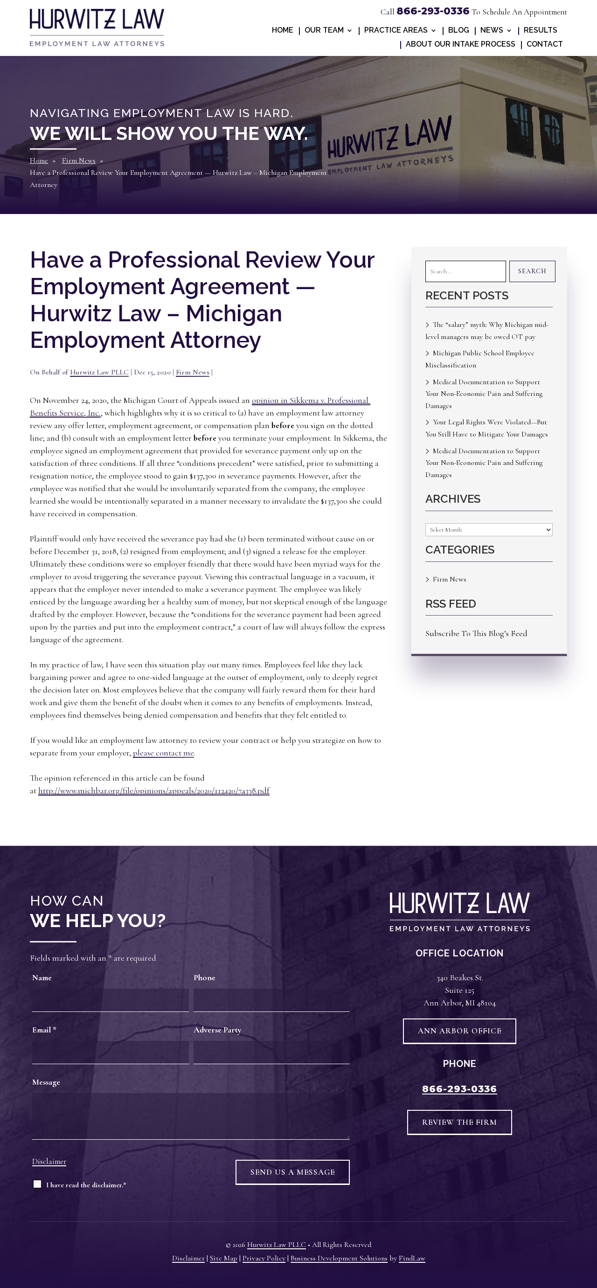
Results (540, 31)
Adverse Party (218, 1030)
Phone (204, 977)
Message (46, 1082)
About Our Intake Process (460, 44)
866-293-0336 (433, 11)
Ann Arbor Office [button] (459, 1031)
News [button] (491, 31)
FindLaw (412, 1258)
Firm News (192, 372)
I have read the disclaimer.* (86, 1185)
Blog (458, 31)
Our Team (324, 31)
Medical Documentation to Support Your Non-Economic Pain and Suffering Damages (483, 393)
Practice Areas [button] (396, 31)
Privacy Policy (264, 1258)
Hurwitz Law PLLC (99, 372)
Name (42, 977)
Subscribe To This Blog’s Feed (476, 633)
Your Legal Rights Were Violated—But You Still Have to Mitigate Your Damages (486, 428)
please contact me (163, 753)
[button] (586, 1278)
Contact (545, 44)
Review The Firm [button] (459, 1122)
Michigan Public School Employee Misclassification (480, 359)
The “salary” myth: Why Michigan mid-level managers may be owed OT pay (486, 330)
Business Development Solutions (339, 1258)
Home (282, 31)
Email (44, 1030)
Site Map (223, 1258)
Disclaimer (49, 1161)
